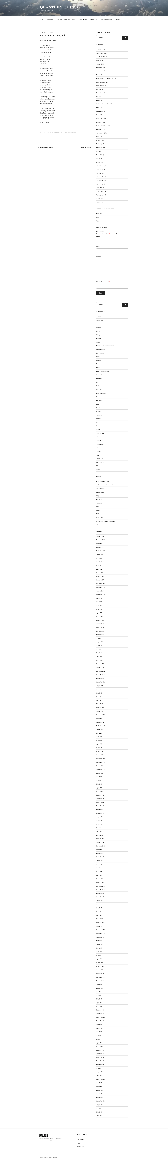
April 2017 (99, 915)
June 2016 (99, 951)
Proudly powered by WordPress (48, 1157)
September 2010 (100, 1101)
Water (98, 198)
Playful (98, 140)
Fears (78, 1143)
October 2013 (100, 1064)
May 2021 (99, 740)
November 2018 (100, 849)
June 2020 (99, 780)
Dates (97, 217)
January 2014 (100, 1054)
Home (41, 20)
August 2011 (99, 1090)
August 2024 (99, 598)
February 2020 (100, 795)
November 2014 (100, 1021)
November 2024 (100, 587)
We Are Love (80, 1147)
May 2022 (99, 696)
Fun (97, 96)
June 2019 (99, 824)
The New (98, 184)
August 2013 (99, 1072)
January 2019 (100, 842)
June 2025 (99, 562)
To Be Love (99, 191)
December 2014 (100, 1017)
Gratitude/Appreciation (102, 104)
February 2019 (100, 839)
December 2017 (100, 886)
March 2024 (99, 616)
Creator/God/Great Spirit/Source (105, 78)
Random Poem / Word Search (66, 20)
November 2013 (100, 1061)
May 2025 (99, 565)
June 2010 (99, 1108)
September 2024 (100, 594)
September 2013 (100, 1068)
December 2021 (100, 715)
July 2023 (99, 646)
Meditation (99, 118)
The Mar (98, 173)
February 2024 (100, 620)
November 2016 (100, 933)
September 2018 (100, 857)
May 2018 (99, 871)
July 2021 (99, 733)
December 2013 (100, 1057)
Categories (50, 20)
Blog (97, 496)
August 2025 (99, 554)
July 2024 (99, 602)
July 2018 (99, 864)
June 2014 (99, 1035)
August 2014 (99, 1028)
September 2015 (100, 984)
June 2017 (99, 908)
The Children (100, 166)
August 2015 (99, 988)
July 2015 (99, 992)
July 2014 (99, 1032)
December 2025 (100, 540)
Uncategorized (100, 195)
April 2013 (99, 1075)
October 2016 (100, 937)
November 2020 (100, 762)
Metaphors (99, 122)
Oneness (46, 133)
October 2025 (100, 547)
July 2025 (99, 558)
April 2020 (99, 788)
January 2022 (100, 711)
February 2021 (100, 751)
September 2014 (100, 1024)
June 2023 (99, 649)
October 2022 (100, 678)
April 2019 (99, 831)
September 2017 (100, 897)
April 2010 (99, 1115)
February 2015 (100, 1010)
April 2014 (99, 1043)
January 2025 (100, 580)
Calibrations (80, 1139)
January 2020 (100, 799)
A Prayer (98, 49)
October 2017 (100, 893)
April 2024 (99, 613)
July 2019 (99, 820)
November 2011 (100, 1086)
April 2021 (99, 744)
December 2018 (100, 846)
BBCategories (100, 492)
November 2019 (100, 806)
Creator (98, 75)
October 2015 (100, 981)
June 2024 (99, 605)
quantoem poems (59, 6)
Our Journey (55, 133)
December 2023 (100, 627)
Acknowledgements (106, 20)
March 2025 (99, 573)
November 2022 (100, 675)
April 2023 (99, 656)
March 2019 (99, 835)
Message (99, 257)
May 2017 (99, 911)
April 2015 (99, 1003)
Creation (98, 68)
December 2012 (100, 1079)
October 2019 (100, 809)
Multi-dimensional (101, 126)
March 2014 (99, 1046)
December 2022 (100, 671)
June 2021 (99, 737)
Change (98, 64)
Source (98, 158)
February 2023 (100, 664)
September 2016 (100, 941)
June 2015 (99, 995)
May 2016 (99, 955)
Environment (100, 86)
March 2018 (99, 879)
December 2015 (100, 973)
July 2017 (99, 904)
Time (97, 188)
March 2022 (99, 704)
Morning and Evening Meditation (105, 521)
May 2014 (99, 1039)
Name (98, 236)
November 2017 (100, 890)
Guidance (99, 111)
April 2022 (99, 700)
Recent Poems (82, 20)
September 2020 (100, 769)
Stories (64, 133)
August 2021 (99, 729)
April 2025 (99, 569)
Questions (99, 148)
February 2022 (100, 707)
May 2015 (99, 999)
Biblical (98, 60)
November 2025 (100, 544)
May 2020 (99, 784)
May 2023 (99, 653)
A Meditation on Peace (102, 481)
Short (97, 155)
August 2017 (99, 901)
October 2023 (100, 635)
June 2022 (99, 693)
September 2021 (100, 726)
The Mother (99, 180)
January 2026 (100, 536)
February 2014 (100, 1050)
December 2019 (100, 802)
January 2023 (100, 667)
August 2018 (99, 860)
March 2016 (99, 963)
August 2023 (99, 642)
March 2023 (99, 660)
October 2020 (100, 766)
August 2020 (99, 773)
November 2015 (100, 977)
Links (117, 20)
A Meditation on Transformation (105, 485)
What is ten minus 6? (103, 282)
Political (98, 144)
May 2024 (99, 609)
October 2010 (100, 1097)
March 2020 (99, 791)
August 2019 (99, 817)
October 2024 (100, 591)
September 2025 (100, 551)
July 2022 (99, 689)
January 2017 (100, 926)
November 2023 (100, 631)
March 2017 (99, 919)
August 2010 (99, 1105)
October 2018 (100, 853)
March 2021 (99, 747)
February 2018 (100, 882)
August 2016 (99, 944)
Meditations (93, 20)
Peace (97, 137)
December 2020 (100, 758)
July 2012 (99, 1083)
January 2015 (100, 1013)
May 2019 (99, 828)
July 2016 (99, 948)
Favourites (99, 93)
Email (98, 246)
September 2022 (100, 682)
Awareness (99, 53)
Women (98, 202)
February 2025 (100, 576)
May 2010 (99, 1112)
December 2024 (100, 584)
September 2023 (100, 638)
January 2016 (100, 970)
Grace (98, 100)
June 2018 (99, 868)
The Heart (72, 133)
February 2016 (100, 966)
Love (97, 115)
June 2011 (99, 1094)
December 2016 (100, 930)
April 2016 (99, 959)
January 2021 (100, 755)
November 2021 (100, 718)
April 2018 (99, 875)
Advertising (102, 56)
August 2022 (99, 686)
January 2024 (100, 624)
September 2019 (100, 813)
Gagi (52, 32)
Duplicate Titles (100, 82)
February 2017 (100, 922)
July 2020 (99, 777)
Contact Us (99, 503)
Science (98, 151)
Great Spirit (99, 107)
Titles (97, 221)
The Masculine (100, 177)
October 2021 (100, 722)
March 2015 (99, 1006)
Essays (98, 89)
